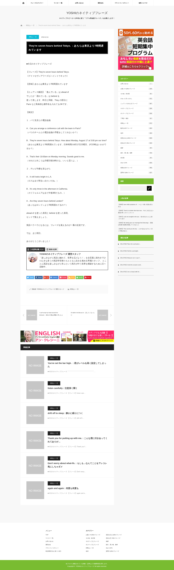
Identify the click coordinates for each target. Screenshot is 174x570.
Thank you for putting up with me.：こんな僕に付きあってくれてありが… (77, 440)
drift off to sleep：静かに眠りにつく (65, 413)
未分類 (136, 157)
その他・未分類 (136, 93)
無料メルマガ (143, 3)
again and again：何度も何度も (63, 488)
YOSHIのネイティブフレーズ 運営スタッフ (50, 289)
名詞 (136, 133)
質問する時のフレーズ (136, 172)
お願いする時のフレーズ (136, 88)
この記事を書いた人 (37, 249)
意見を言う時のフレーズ (136, 143)
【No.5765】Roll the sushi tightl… (129, 251)
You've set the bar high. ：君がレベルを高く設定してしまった (77, 365)
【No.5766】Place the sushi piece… (130, 244)
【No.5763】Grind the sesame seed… (131, 265)
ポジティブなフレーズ (136, 113)
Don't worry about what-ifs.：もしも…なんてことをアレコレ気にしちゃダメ (77, 465)
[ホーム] (23, 3)
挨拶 (136, 148)
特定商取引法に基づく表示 (53, 551)
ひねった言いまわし (136, 98)
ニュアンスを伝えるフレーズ (136, 103)
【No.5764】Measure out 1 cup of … (130, 258)
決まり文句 (136, 162)
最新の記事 (53, 249)
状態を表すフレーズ (136, 167)
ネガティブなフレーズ (136, 108)
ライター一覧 (58, 3)
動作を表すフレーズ (136, 128)
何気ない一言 (33, 37)
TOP (47, 534)
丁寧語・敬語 (136, 118)
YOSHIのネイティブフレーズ (87, 12)
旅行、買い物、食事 (136, 153)
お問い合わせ (79, 3)
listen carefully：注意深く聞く (63, 388)
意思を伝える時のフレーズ (136, 138)
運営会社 (100, 3)
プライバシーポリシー (122, 3)
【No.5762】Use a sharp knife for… (130, 271)
